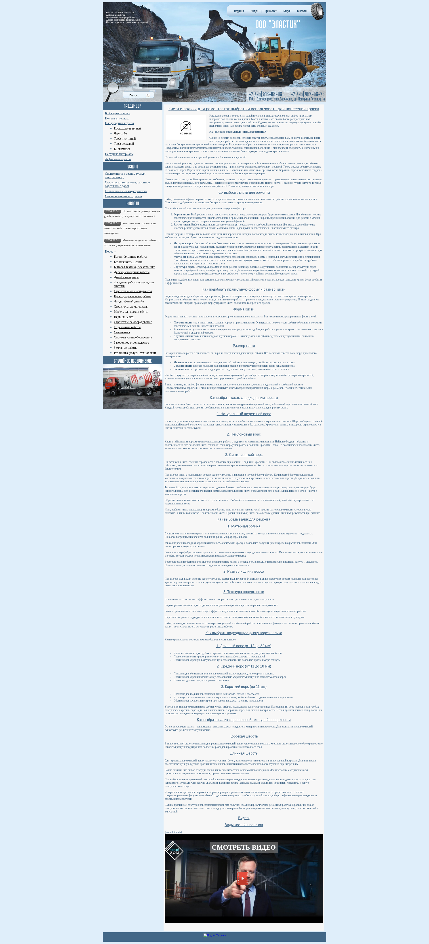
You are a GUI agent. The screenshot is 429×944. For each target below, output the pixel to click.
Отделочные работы (127, 327)
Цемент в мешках (117, 118)
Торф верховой (124, 143)
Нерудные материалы (119, 154)
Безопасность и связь (128, 262)
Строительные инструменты (133, 291)
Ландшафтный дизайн (129, 301)
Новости (110, 251)
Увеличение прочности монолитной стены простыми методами (130, 228)
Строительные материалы (131, 306)
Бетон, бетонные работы (130, 256)
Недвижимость (124, 317)
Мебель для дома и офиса (131, 311)
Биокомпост (122, 149)
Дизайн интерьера (126, 277)
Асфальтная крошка (118, 159)
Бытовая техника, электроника (134, 267)
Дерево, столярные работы (131, 272)
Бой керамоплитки (117, 113)
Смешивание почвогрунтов (123, 196)
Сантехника (122, 332)
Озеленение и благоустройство (126, 191)
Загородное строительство (131, 342)
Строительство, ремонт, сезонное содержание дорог (127, 184)
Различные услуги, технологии (135, 353)
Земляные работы (125, 347)
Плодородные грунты (119, 123)
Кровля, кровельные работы (132, 296)
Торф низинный (125, 138)
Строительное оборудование (133, 322)
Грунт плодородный (127, 128)
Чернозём (120, 133)
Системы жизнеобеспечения (133, 337)
